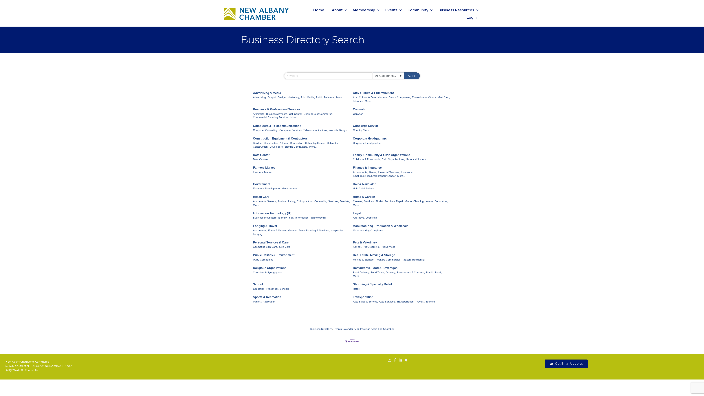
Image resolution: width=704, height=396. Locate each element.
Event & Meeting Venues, (282, 230)
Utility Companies (263, 259)
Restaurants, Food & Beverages (375, 268)
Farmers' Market (262, 172)
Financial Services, (389, 172)
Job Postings (362, 329)
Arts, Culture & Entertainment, (370, 97)
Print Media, (308, 97)
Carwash (359, 109)
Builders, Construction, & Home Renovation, (278, 143)
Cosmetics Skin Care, (265, 246)
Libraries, (358, 101)
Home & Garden (364, 196)
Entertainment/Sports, (424, 97)
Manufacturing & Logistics (368, 230)
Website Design (338, 130)
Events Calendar (343, 329)
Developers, (276, 146)
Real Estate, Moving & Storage (374, 255)
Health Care (261, 196)
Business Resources (456, 10)
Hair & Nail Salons (363, 188)
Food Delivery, (361, 272)
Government (261, 184)
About (337, 10)
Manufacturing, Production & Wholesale (380, 226)
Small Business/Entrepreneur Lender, (374, 176)
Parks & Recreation (264, 301)
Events (391, 10)
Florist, (380, 201)
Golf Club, (444, 97)
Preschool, (272, 288)
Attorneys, (359, 217)
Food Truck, (378, 272)
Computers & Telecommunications (277, 125)
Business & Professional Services (276, 109)
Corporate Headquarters (370, 138)
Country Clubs (361, 130)
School (258, 284)
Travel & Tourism (425, 301)
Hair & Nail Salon (364, 184)
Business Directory (321, 329)
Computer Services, (290, 130)
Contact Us (31, 370)
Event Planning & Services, (314, 230)
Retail (356, 288)
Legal (357, 213)
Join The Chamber (383, 329)
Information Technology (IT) (272, 213)
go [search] (413, 75)
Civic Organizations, (393, 159)
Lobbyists (371, 217)
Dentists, (345, 201)
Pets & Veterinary (365, 242)
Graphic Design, (277, 97)
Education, (259, 288)
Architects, (259, 114)
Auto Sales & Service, (365, 301)
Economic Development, (267, 188)
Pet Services (388, 246)
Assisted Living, (287, 201)
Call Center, (295, 114)
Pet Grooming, (371, 246)
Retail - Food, (434, 272)
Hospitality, (337, 230)
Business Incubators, (265, 217)
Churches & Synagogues (267, 272)
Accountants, (360, 172)
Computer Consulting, (265, 130)
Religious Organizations (269, 268)
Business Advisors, (277, 114)
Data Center (261, 155)
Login (471, 17)
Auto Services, (387, 301)
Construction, (260, 146)
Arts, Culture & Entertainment (373, 93)
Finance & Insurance (367, 167)
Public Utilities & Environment (273, 255)
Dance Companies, (400, 97)
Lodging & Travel (265, 226)
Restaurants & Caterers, (411, 272)
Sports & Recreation (267, 297)
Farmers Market (264, 167)
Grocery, (391, 272)
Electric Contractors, (296, 146)
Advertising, (260, 97)
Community (418, 10)
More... (340, 97)
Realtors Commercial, (388, 259)
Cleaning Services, (364, 201)
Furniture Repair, (394, 201)
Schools (284, 288)
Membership (364, 10)
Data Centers (260, 159)
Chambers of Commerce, (318, 114)
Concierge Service (366, 125)
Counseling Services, (326, 201)
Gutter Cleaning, (414, 201)
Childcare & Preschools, (367, 159)
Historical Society (416, 159)
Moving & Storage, (363, 259)
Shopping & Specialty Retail (372, 284)
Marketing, (293, 97)
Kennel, (357, 246)
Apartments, (260, 230)
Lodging (257, 234)
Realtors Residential (413, 259)
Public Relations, (325, 97)
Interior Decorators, (437, 201)
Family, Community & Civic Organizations (381, 155)
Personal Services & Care (271, 242)
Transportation (363, 297)
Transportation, (405, 301)
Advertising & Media (267, 93)
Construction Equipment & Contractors (280, 138)
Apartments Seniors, (265, 201)
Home (318, 10)
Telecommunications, (315, 130)
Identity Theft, (286, 217)
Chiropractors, (305, 201)
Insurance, (407, 172)
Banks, (373, 172)
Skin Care (284, 246)
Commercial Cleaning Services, (271, 117)
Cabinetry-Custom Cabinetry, (322, 143)
